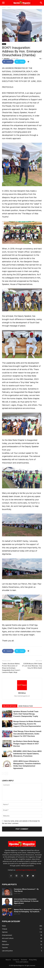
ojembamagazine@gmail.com (26, 870)
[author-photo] (22, 690)
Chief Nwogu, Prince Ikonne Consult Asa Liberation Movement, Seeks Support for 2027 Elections (27, 733)
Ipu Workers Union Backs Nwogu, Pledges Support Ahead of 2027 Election (26, 743)
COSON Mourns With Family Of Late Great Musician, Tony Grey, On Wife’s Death (32, 666)
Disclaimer (24, 960)
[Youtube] (33, 876)
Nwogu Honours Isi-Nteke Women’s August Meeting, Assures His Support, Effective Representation (27, 723)
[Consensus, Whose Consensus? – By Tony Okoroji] (7, 891)
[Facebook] (11, 876)
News (9, 7)
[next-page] (6, 773)
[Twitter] (22, 876)
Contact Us (16, 960)
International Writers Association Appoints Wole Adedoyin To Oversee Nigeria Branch (26, 901)
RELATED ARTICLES (9, 706)
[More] (28, 62)
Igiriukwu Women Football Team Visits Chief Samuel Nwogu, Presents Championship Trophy (25, 713)
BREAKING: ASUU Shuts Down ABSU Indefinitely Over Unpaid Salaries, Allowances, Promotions (27, 753)
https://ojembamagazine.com (22, 696)
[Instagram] (16, 876)
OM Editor (7, 58)
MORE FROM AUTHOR (26, 706)
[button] (3, 3)
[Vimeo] (27, 876)
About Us (8, 960)
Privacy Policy (33, 960)
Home (4, 7)
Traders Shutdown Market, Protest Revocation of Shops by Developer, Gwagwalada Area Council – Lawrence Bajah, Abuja (11, 668)
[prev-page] (3, 773)
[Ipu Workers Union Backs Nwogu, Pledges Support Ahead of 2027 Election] (7, 743)
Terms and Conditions (22, 962)
